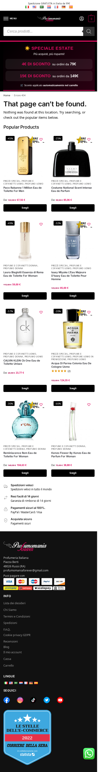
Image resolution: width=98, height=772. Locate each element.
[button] (91, 19)
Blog (6, 647)
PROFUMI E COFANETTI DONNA (20, 265)
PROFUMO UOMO (34, 183)
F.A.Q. (6, 629)
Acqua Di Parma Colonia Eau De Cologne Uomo (71, 365)
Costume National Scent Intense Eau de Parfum (71, 189)
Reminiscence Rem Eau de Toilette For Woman (20, 454)
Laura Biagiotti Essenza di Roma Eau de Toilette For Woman (23, 274)
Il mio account (12, 652)
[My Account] (81, 19)
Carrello (8, 665)
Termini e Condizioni (16, 616)
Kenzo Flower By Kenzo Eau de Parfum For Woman (71, 454)
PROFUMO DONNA (13, 268)
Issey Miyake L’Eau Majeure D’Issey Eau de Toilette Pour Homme (69, 276)
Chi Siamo (9, 610)
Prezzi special (12, 181)
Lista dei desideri (14, 603)
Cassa (7, 659)
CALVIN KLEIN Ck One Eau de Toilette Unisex (21, 362)
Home (6, 95)
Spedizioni (10, 623)
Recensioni (10, 641)
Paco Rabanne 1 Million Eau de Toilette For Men (22, 189)
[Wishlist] (41, 139)
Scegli (25, 207)
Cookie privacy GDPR (17, 635)
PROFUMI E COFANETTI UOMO (18, 182)
